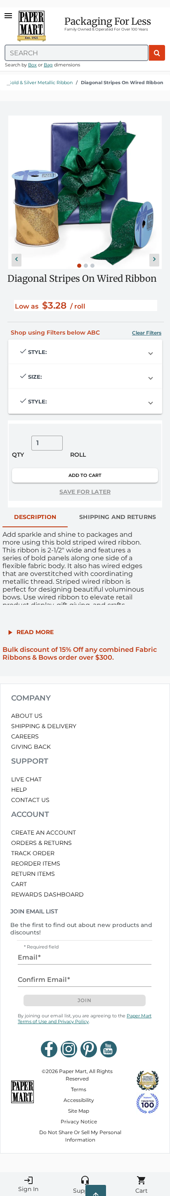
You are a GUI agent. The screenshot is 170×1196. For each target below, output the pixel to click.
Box (32, 65)
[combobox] (76, 53)
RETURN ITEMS (33, 874)
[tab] (35, 517)
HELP (19, 789)
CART (19, 884)
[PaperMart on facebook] (49, 1049)
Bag (48, 65)
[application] (85, 192)
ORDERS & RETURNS (41, 843)
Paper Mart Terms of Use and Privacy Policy (84, 1018)
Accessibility (79, 1100)
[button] (16, 260)
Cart (141, 1184)
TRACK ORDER (32, 853)
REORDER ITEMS (35, 863)
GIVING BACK (31, 746)
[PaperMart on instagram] (69, 1049)
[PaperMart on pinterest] (88, 1049)
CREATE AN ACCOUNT (43, 832)
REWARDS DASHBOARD (47, 894)
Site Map (78, 1111)
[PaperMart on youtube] (108, 1049)
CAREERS (25, 736)
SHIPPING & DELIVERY (43, 726)
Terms (78, 1089)
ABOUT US (26, 715)
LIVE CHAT (26, 779)
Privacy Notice (79, 1121)
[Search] (157, 53)
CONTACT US (30, 800)
